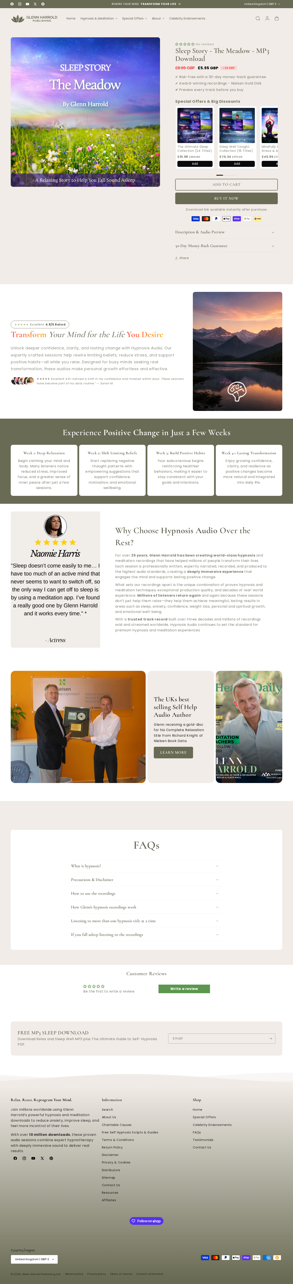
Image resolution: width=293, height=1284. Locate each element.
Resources (110, 1193)
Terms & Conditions (118, 1140)
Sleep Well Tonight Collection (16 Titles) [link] (236, 149)
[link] (195, 125)
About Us (109, 1117)
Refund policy (74, 1274)
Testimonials (203, 1140)
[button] (99, 18)
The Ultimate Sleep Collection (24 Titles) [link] (194, 149)
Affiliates (109, 1200)
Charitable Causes (117, 1125)
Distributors (111, 1170)
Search (107, 1110)
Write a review (184, 988)
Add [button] (195, 163)
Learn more (173, 752)
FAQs (197, 1132)
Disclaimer (110, 1155)
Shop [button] (197, 1099)
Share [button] (184, 258)
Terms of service (121, 1274)
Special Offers (204, 1117)
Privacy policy (96, 1274)
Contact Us (111, 1185)
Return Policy (112, 1147)
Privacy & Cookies (116, 1162)
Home (197, 1110)
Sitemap (108, 1177)
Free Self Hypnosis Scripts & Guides (130, 1132)
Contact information (149, 1274)
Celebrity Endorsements (212, 1125)
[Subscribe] (270, 1039)
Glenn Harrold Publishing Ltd (41, 1274)
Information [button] (112, 1099)
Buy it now (226, 198)
